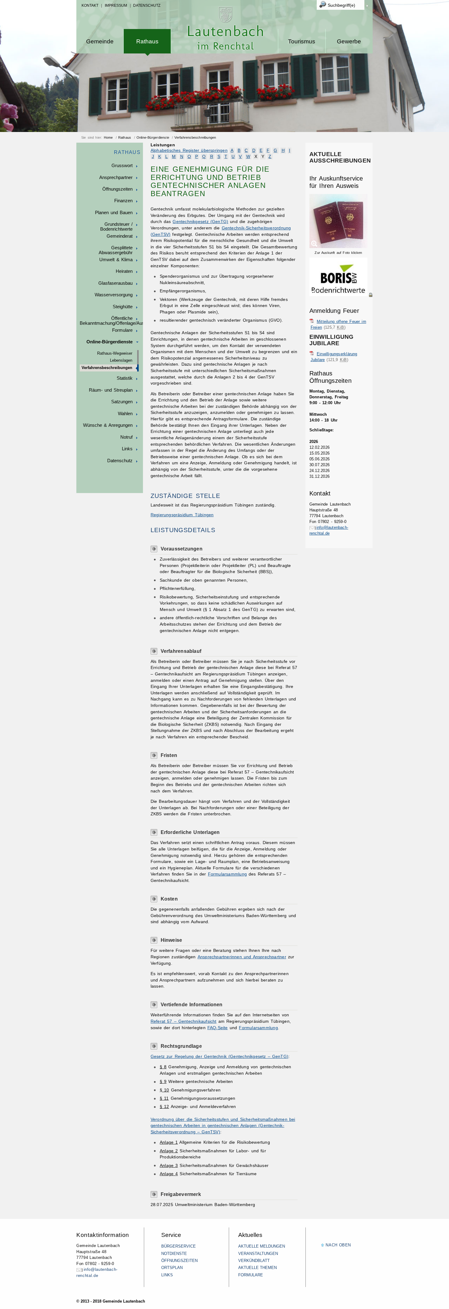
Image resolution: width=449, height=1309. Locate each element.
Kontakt (90, 5)
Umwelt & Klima (116, 259)
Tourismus (301, 41)
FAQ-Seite (217, 1028)
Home (108, 137)
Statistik (125, 378)
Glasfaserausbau (115, 283)
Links (127, 448)
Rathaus (147, 41)
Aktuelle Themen (257, 1267)
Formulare (122, 330)
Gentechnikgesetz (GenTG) (200, 221)
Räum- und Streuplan (111, 390)
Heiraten (124, 271)
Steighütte (123, 306)
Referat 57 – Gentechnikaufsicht (184, 1021)
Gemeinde (100, 41)
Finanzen (123, 200)
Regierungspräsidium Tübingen (182, 515)
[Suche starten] (367, 5)
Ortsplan (172, 1267)
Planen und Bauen (114, 212)
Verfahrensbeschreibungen (195, 137)
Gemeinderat (120, 236)
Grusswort (122, 165)
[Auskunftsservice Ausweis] (338, 247)
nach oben (338, 1245)
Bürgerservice (178, 1246)
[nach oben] (322, 1245)
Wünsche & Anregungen (108, 425)
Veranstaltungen (258, 1253)
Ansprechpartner (116, 177)
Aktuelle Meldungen (261, 1246)
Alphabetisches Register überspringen (189, 150)
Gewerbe (349, 41)
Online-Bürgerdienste (153, 137)
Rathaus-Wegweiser (114, 353)
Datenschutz (146, 5)
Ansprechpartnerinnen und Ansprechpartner (242, 957)
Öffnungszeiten (117, 189)
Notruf (126, 437)
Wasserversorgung (114, 294)
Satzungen (122, 401)
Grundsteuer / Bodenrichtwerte (116, 227)
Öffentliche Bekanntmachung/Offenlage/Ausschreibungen (111, 321)
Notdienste (174, 1253)
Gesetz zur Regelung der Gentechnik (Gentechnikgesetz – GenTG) (219, 1056)
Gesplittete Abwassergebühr (116, 250)
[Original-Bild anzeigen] (341, 301)
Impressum (116, 5)
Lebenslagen (121, 360)
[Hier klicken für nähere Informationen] (341, 295)
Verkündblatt (254, 1260)
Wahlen (125, 413)
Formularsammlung (227, 874)
